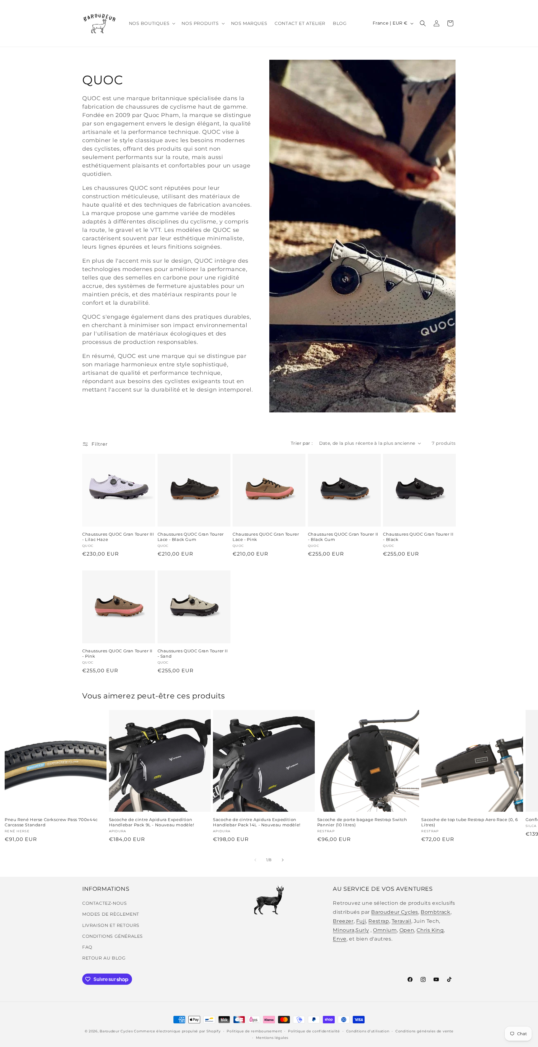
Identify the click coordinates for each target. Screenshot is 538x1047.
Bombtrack (435, 912)
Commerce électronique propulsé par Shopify (177, 1031)
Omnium (385, 930)
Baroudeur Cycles (394, 912)
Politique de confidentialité (314, 1031)
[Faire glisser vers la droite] (283, 860)
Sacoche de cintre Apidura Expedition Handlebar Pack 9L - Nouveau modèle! (151, 822)
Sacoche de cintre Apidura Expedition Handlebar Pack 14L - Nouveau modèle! (256, 822)
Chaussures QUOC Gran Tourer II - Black (418, 537)
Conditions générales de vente (424, 1031)
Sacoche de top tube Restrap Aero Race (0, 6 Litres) (469, 822)
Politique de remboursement (254, 1031)
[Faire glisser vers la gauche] (255, 860)
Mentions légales (272, 1037)
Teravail (401, 921)
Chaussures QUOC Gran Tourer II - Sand (193, 653)
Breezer (343, 921)
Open (406, 930)
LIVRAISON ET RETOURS (110, 925)
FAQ (87, 947)
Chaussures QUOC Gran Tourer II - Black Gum (343, 537)
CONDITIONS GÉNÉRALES (112, 936)
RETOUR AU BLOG (103, 958)
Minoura (343, 930)
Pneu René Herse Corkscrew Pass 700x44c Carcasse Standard (51, 822)
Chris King (430, 930)
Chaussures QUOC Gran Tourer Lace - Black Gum (191, 537)
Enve (339, 939)
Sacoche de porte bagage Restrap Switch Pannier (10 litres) (362, 822)
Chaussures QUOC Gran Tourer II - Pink (117, 653)
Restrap (378, 921)
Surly (362, 930)
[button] (151, 23)
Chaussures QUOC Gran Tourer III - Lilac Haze (118, 537)
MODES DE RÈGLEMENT (110, 914)
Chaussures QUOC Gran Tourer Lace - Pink (266, 537)
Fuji (361, 921)
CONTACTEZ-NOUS (104, 903)
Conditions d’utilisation (367, 1031)
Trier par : (302, 443)
